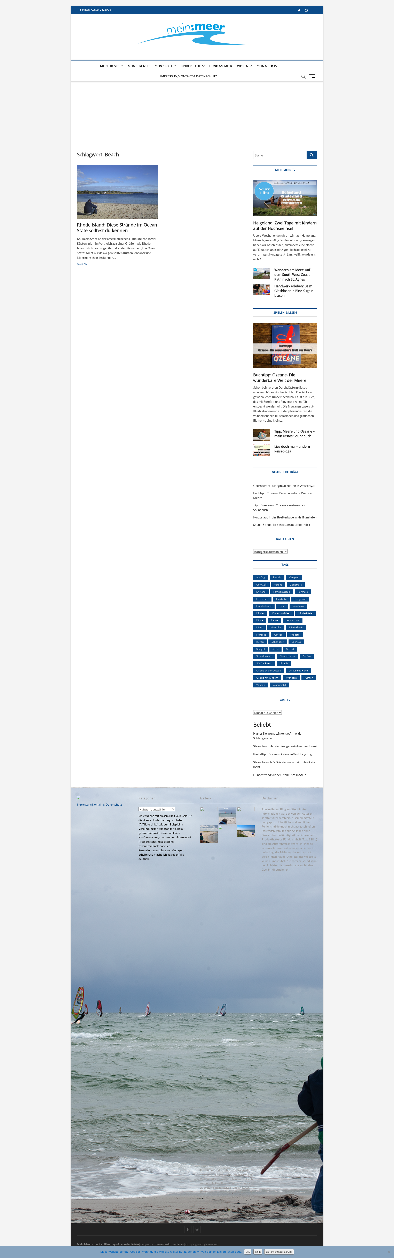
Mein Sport (163, 66)
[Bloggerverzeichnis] (78, 798)
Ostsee (278, 634)
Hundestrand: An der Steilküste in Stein (279, 775)
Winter (309, 677)
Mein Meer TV (267, 66)
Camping (294, 577)
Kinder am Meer (281, 613)
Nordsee (261, 634)
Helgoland (300, 598)
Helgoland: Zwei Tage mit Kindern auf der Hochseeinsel (285, 225)
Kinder (260, 613)
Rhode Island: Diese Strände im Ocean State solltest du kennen (117, 227)
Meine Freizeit (139, 66)
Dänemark (296, 584)
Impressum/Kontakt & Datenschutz (188, 76)
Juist (282, 606)
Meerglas (275, 627)
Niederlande (296, 627)
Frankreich (262, 598)
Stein (275, 649)
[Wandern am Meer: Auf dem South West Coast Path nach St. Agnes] (261, 273)
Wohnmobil (279, 684)
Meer (259, 627)
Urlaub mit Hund (298, 670)
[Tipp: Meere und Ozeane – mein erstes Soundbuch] (261, 435)
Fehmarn (303, 591)
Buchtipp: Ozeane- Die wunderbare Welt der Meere (279, 377)
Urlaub (284, 663)
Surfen (307, 656)
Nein (258, 1251)
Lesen (83, 264)
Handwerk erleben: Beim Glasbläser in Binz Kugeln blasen (293, 291)
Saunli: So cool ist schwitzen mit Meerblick (281, 524)
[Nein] (389, 1252)
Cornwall (261, 584)
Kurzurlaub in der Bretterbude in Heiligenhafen (284, 517)
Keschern (298, 606)
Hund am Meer (220, 66)
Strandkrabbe (287, 656)
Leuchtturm (292, 620)
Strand (290, 649)
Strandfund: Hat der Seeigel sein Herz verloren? (285, 746)
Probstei (295, 634)
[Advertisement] (197, 112)
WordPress (178, 1244)
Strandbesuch (264, 656)
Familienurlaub (281, 591)
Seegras (296, 641)
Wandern (291, 677)
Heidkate (281, 598)
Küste (259, 620)
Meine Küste (109, 66)
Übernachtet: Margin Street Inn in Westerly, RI (284, 485)
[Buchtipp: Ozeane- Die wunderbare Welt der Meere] (285, 345)
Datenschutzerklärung (279, 1251)
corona (278, 584)
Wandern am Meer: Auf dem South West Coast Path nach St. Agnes (292, 275)
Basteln (277, 577)
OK (248, 1251)
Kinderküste (191, 66)
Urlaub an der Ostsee (268, 670)
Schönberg (277, 641)
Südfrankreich (264, 663)
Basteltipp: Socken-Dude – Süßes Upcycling (282, 754)
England (261, 591)
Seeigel (260, 649)
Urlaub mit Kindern (267, 677)
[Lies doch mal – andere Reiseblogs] (261, 450)
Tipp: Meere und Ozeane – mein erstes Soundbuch (294, 433)
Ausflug (260, 577)
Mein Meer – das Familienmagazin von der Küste (108, 1244)
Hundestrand (263, 606)
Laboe (274, 620)
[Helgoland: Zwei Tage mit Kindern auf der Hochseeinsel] (285, 198)
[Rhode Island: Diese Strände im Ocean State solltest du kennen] (117, 192)
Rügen (260, 641)
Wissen (242, 66)
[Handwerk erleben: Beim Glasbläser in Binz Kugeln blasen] (261, 289)
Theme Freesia (162, 1244)
